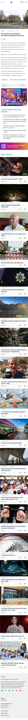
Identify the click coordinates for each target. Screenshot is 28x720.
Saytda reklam (4, 710)
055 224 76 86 (4, 707)
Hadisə (2, 530)
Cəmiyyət (3, 181)
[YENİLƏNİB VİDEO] (14, 221)
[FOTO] (14, 484)
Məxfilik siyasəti (5, 715)
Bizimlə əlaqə (4, 713)
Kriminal (3, 294)
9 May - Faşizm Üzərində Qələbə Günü (18, 79)
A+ (4, 39)
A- (1, 39)
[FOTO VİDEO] (14, 595)
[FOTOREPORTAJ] (14, 337)
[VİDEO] (14, 166)
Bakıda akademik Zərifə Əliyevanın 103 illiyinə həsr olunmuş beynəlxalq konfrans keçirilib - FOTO (15, 121)
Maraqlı (3, 354)
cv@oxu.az (3, 700)
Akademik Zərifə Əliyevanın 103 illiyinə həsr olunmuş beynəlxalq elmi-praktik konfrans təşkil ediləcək (14, 136)
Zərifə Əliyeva (5, 79)
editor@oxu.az (4, 705)
